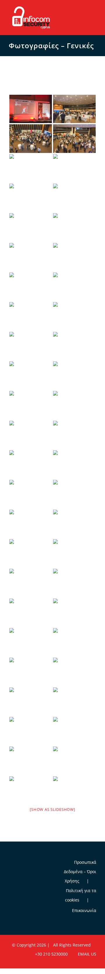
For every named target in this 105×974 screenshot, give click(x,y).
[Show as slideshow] (52, 809)
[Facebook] (10, 863)
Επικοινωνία (84, 910)
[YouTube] (18, 863)
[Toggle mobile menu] (94, 10)
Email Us (86, 954)
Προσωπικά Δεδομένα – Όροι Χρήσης (80, 871)
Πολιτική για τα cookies (80, 895)
